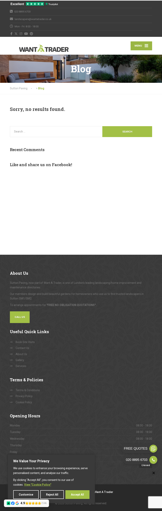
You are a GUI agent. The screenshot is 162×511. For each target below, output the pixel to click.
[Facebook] (11, 33)
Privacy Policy (24, 396)
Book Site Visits (25, 342)
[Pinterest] (31, 33)
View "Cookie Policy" (37, 484)
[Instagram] (21, 33)
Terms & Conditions (28, 390)
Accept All (77, 494)
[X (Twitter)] (16, 33)
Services (21, 366)
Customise (26, 494)
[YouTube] (26, 33)
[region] (51, 479)
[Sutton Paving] (34, 46)
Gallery (20, 360)
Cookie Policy (24, 402)
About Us (21, 354)
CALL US (20, 317)
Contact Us (22, 348)
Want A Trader (103, 492)
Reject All (52, 494)
